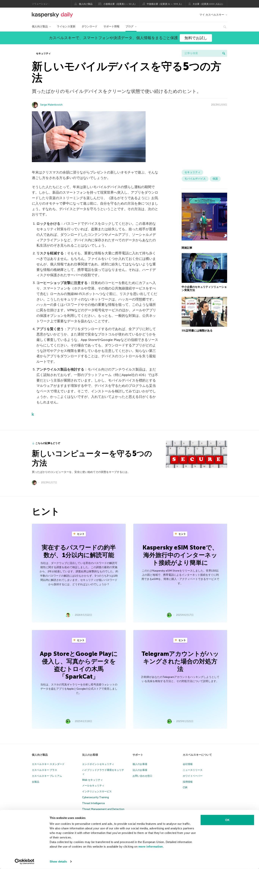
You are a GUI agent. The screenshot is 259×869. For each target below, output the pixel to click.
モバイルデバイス (195, 178)
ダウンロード (89, 26)
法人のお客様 (90, 754)
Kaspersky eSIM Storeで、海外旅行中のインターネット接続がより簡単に (180, 555)
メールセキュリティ (93, 785)
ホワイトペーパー (192, 775)
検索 (223, 53)
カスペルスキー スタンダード (48, 764)
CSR (185, 787)
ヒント (81, 533)
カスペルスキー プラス (44, 770)
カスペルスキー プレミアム (47, 775)
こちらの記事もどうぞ (47, 443)
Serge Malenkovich (51, 104)
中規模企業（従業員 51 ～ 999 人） (165, 4)
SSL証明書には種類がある (197, 330)
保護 (215, 178)
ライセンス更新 (66, 26)
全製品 (35, 781)
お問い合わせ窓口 (142, 775)
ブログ (129, 26)
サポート (138, 754)
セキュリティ (43, 53)
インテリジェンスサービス (97, 791)
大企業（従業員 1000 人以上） (208, 4)
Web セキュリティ (92, 779)
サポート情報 (111, 26)
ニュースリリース (192, 770)
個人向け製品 (86, 4)
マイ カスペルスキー (211, 14)
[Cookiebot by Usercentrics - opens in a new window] (24, 861)
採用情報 (188, 781)
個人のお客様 (140, 764)
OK (227, 820)
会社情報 (188, 764)
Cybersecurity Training (95, 797)
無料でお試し (195, 38)
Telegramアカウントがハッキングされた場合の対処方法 (180, 661)
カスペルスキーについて (197, 754)
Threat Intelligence (93, 803)
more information (150, 846)
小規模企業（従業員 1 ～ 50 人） (120, 4)
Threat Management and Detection (103, 809)
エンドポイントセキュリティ (98, 764)
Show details (58, 861)
